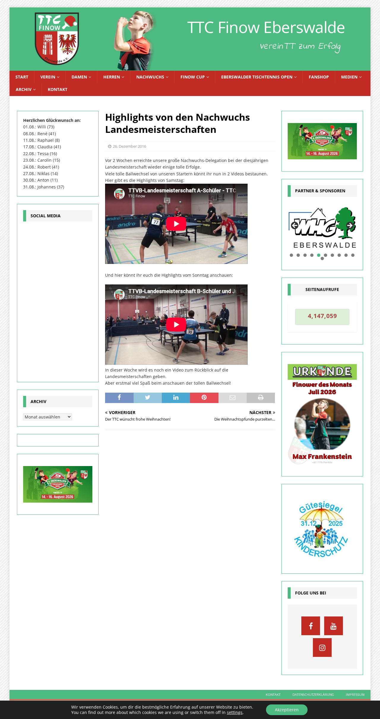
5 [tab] (318, 255)
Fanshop (319, 77)
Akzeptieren (287, 709)
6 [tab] (325, 255)
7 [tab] (332, 255)
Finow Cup (192, 77)
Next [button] (349, 225)
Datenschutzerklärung (313, 694)
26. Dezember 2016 (129, 146)
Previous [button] (295, 225)
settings (235, 712)
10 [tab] (353, 255)
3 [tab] (305, 255)
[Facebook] (310, 625)
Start (21, 77)
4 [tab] (312, 255)
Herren (111, 77)
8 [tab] (339, 255)
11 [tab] (322, 258)
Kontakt (57, 89)
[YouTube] (333, 625)
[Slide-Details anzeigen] (322, 227)
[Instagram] (322, 647)
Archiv (23, 89)
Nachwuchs (150, 77)
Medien (349, 77)
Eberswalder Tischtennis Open (256, 77)
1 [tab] (291, 255)
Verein (47, 77)
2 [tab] (298, 255)
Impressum (355, 694)
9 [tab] (346, 255)
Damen (79, 77)
